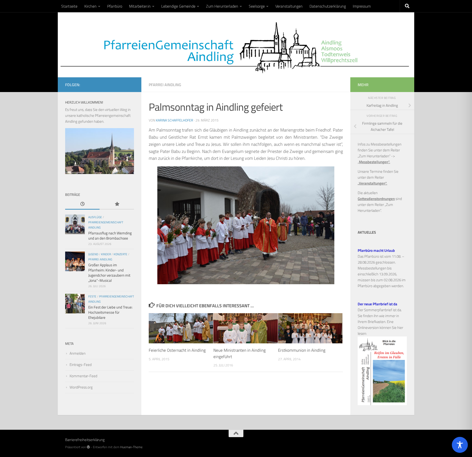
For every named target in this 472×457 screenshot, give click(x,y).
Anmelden (78, 353)
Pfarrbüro (114, 6)
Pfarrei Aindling (165, 85)
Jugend (93, 254)
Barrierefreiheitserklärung (85, 440)
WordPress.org (81, 387)
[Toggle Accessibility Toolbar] (459, 444)
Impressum (362, 6)
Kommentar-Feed (83, 376)
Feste (92, 296)
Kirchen (90, 6)
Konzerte (120, 254)
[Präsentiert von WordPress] (88, 447)
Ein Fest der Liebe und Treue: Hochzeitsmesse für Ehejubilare (110, 312)
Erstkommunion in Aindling (301, 350)
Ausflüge (95, 217)
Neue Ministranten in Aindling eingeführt (239, 353)
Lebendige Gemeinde (178, 6)
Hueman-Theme (131, 446)
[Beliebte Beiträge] (117, 204)
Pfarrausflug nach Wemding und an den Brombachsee (110, 235)
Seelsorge (257, 6)
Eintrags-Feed (81, 364)
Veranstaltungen (289, 6)
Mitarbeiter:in (140, 6)
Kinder (106, 254)
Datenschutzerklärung (328, 6)
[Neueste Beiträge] (82, 204)
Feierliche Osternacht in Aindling (177, 350)
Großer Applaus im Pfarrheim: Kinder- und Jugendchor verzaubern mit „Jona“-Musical (109, 272)
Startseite (69, 6)
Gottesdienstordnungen (376, 199)
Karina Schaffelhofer (174, 120)
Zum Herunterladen (222, 6)
